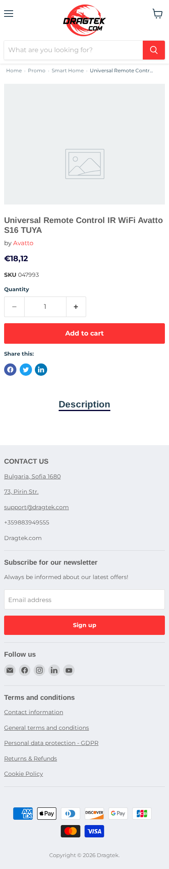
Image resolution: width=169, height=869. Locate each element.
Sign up (84, 625)
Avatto (23, 243)
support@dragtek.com (36, 507)
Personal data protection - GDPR (51, 743)
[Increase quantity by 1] (76, 307)
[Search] (154, 50)
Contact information (33, 712)
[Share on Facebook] (10, 369)
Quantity (16, 289)
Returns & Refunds (30, 758)
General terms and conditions (46, 727)
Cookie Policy (23, 773)
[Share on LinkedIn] (41, 369)
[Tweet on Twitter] (26, 369)
